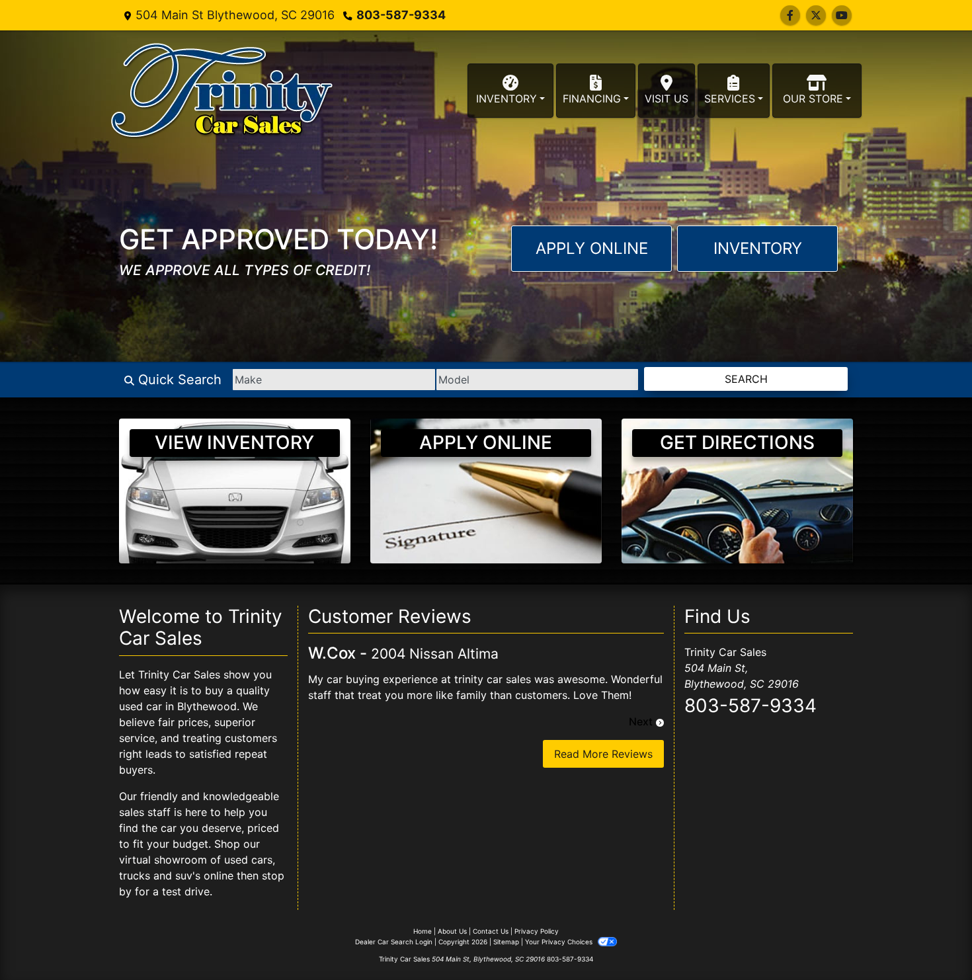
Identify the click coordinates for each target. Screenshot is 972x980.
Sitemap (506, 942)
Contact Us (490, 931)
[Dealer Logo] (222, 90)
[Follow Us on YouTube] (842, 15)
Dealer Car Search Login (393, 942)
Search (746, 379)
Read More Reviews (603, 753)
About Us (452, 931)
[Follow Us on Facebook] (790, 15)
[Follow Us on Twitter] (816, 15)
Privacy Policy (536, 931)
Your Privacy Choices (559, 942)
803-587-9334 (401, 15)
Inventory (757, 248)
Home (422, 931)
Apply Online (592, 248)
